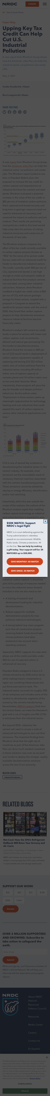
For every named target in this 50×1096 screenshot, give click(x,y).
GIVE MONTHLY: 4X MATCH (25, 561)
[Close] (45, 521)
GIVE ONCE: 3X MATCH (23, 570)
